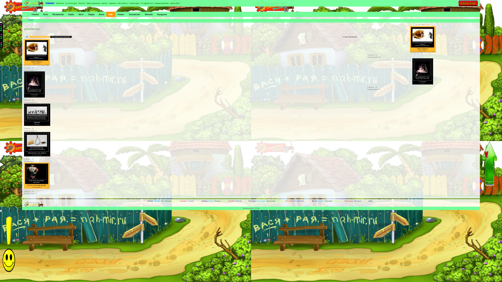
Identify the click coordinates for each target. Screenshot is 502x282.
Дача (371, 201)
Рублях (157, 201)
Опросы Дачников (93, 3)
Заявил (321, 201)
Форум (91, 14)
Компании (271, 201)
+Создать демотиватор (349, 37)
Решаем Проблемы (162, 3)
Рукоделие (162, 14)
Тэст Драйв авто (147, 3)
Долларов (262, 201)
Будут (365, 201)
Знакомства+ (134, 14)
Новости (82, 3)
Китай (245, 201)
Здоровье (112, 3)
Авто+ (81, 14)
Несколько (348, 201)
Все (27, 37)
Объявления (58, 14)
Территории (338, 201)
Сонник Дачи (134, 3)
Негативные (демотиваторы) (61, 37)
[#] (37, 65)
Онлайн (231, 201)
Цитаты (105, 3)
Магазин (149, 14)
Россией (289, 201)
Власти (198, 201)
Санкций (183, 201)
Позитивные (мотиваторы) (40, 37)
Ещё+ (111, 14)
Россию (175, 201)
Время (314, 201)
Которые (358, 201)
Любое (150, 201)
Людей (224, 201)
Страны (307, 201)
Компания (280, 201)
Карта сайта (175, 3)
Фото (45, 14)
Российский (298, 201)
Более (211, 201)
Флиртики (60, 3)
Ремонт (121, 14)
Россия (238, 201)
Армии (205, 201)
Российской (166, 201)
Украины (328, 201)
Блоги (101, 14)
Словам (190, 201)
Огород (217, 201)
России (143, 200)
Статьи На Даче (71, 3)
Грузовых (253, 201)
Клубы (71, 14)
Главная (35, 14)
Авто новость (123, 3)
